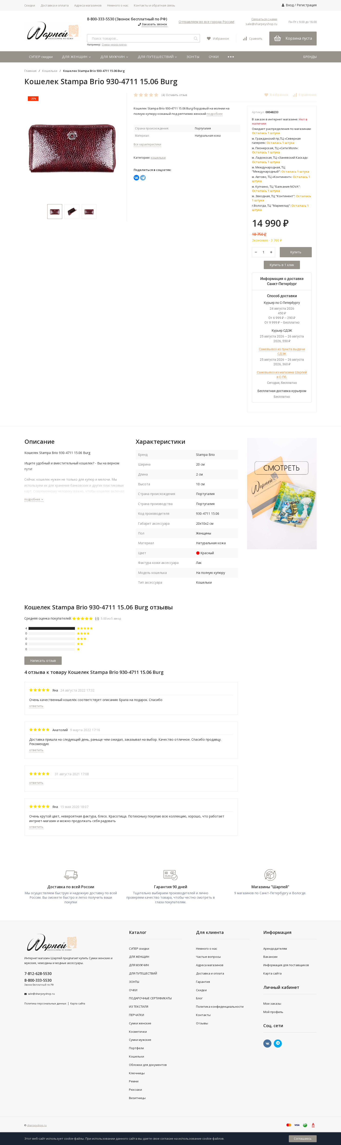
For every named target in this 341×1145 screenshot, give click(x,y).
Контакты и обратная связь (154, 5)
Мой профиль (273, 1012)
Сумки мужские (140, 1040)
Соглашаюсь (303, 1139)
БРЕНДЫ (310, 57)
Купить (295, 252)
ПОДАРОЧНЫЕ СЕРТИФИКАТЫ (150, 998)
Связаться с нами (264, 19)
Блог (199, 998)
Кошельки (49, 70)
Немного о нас (117, 5)
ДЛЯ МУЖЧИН (113, 56)
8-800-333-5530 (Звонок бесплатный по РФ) (127, 19)
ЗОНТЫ (193, 56)
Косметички (138, 1031)
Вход (290, 5)
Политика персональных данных (45, 1003)
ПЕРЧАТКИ (136, 1015)
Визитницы (137, 1098)
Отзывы (202, 1023)
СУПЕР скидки (41, 56)
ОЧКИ (214, 56)
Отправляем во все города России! (206, 21)
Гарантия (203, 982)
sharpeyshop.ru (37, 1125)
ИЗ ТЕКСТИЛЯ (138, 1006)
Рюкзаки (135, 1089)
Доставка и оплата (55, 5)
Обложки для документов (148, 1065)
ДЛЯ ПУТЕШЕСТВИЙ (156, 56)
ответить (36, 706)
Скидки (29, 5)
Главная (30, 70)
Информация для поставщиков (286, 965)
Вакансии (270, 957)
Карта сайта (77, 1003)
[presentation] (30, 146)
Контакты (203, 1015)
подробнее (32, 499)
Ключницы (137, 1073)
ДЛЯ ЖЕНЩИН (75, 56)
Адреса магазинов (88, 5)
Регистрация (307, 5)
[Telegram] (143, 177)
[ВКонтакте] (136, 177)
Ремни (133, 1081)
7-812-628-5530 (37, 973)
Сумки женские (140, 1023)
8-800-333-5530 (37, 980)
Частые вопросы (208, 957)
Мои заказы (272, 1003)
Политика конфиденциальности (220, 1006)
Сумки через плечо (114, 44)
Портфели (136, 1048)
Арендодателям (275, 948)
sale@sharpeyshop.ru (261, 24)
